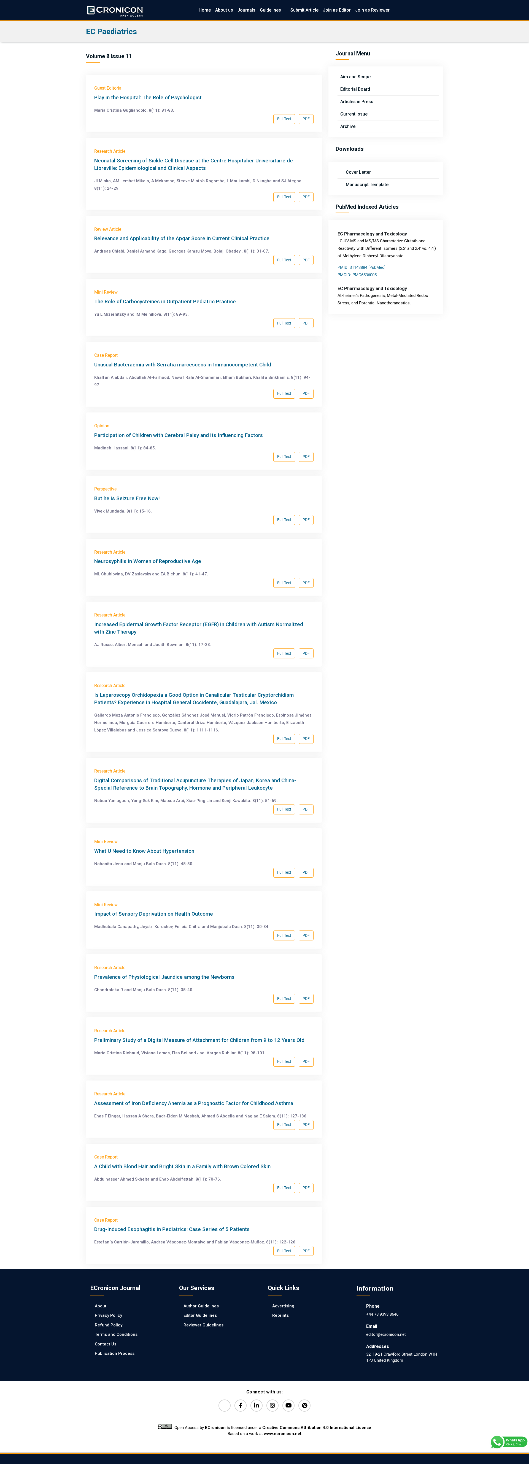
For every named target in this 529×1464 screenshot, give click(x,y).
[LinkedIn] (256, 1405)
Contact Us (105, 1344)
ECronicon (215, 1427)
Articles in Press (356, 101)
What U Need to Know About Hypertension (144, 851)
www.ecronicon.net (282, 1433)
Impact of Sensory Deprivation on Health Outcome (153, 914)
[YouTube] (288, 1405)
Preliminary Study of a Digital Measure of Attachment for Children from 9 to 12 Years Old (199, 1040)
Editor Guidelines (200, 1315)
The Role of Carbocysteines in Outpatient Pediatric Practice (165, 301)
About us (224, 10)
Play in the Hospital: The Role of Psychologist (148, 97)
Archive (347, 126)
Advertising (283, 1306)
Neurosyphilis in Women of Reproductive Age (147, 561)
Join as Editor (337, 10)
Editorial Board (355, 89)
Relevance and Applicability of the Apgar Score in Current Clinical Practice (181, 238)
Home (205, 10)
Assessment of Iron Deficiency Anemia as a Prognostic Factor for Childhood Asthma (193, 1103)
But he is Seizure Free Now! (127, 498)
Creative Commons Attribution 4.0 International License (316, 1427)
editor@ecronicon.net (386, 1334)
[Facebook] (240, 1405)
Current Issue (354, 114)
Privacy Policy (108, 1315)
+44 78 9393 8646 (382, 1314)
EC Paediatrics (111, 31)
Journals (246, 10)
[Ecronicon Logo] (114, 10)
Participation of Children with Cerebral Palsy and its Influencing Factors (178, 435)
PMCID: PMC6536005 (357, 274)
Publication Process (114, 1353)
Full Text (284, 119)
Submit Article (304, 10)
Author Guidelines (201, 1306)
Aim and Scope (355, 76)
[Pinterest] (304, 1405)
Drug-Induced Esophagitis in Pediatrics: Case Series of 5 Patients (172, 1229)
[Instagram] (272, 1405)
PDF (306, 119)
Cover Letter (358, 172)
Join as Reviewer (372, 10)
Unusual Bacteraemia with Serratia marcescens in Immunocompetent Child (182, 364)
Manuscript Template (366, 184)
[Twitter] (224, 1405)
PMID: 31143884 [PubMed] (361, 267)
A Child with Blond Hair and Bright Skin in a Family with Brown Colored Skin (182, 1166)
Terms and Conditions (116, 1334)
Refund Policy (108, 1325)
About (100, 1306)
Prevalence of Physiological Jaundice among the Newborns (164, 977)
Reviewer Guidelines (203, 1325)
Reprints (280, 1315)
